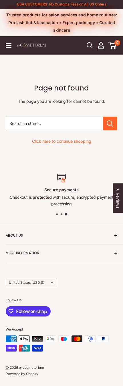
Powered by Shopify (22, 374)
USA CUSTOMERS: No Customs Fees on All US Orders (61, 4)
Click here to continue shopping (61, 141)
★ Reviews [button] (118, 198)
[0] (112, 45)
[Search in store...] (110, 123)
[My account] (101, 45)
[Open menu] (8, 45)
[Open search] (90, 45)
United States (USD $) (26, 282)
